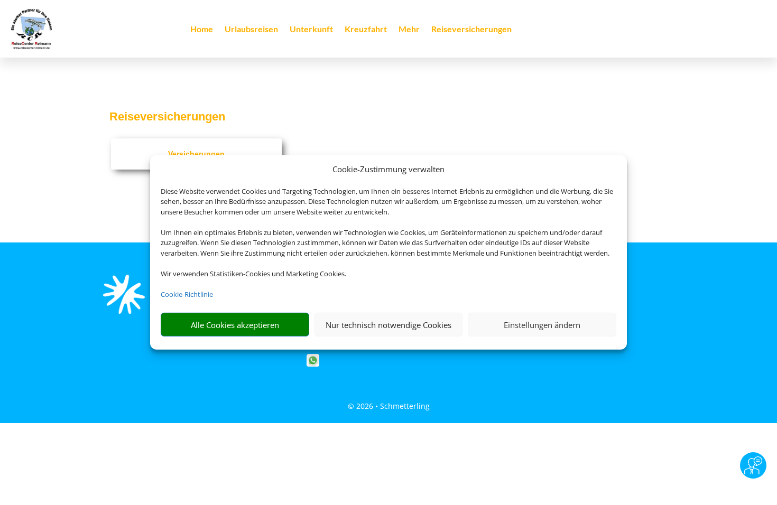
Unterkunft (311, 29)
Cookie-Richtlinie (187, 294)
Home (201, 29)
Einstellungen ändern (542, 325)
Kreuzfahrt (366, 29)
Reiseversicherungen (471, 29)
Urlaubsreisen (251, 29)
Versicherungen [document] (196, 153)
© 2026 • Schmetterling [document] (389, 406)
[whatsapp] (313, 364)
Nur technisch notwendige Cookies (388, 325)
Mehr (409, 29)
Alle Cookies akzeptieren (235, 325)
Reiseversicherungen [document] (167, 116)
